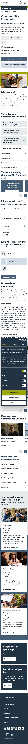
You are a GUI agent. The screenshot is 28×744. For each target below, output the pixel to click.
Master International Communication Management (13, 299)
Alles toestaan (14, 392)
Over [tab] (23, 344)
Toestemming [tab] (5, 344)
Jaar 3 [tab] (14, 209)
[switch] (24, 376)
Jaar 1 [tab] (3, 209)
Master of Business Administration (13, 297)
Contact (6, 722)
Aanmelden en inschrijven (11, 718)
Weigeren (14, 402)
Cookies (6, 708)
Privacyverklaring (9, 704)
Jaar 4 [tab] (19, 209)
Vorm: (13, 38)
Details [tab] (14, 344)
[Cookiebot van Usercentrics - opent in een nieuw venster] (19, 340)
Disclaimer (7, 713)
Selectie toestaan (14, 397)
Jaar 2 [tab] (8, 209)
